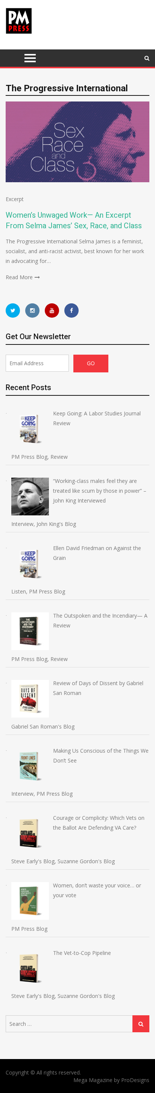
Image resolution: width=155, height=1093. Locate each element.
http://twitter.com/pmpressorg (13, 310)
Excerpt (15, 199)
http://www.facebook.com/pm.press (71, 310)
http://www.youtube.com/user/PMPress (52, 310)
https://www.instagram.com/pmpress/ (32, 310)
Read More (19, 277)
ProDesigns (135, 1080)
